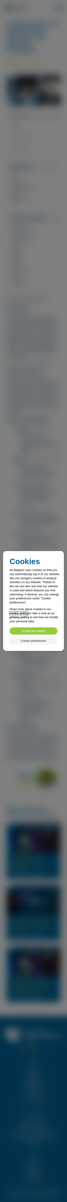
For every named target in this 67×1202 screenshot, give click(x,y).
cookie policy (19, 613)
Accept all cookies (33, 631)
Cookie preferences (33, 640)
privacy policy (19, 617)
